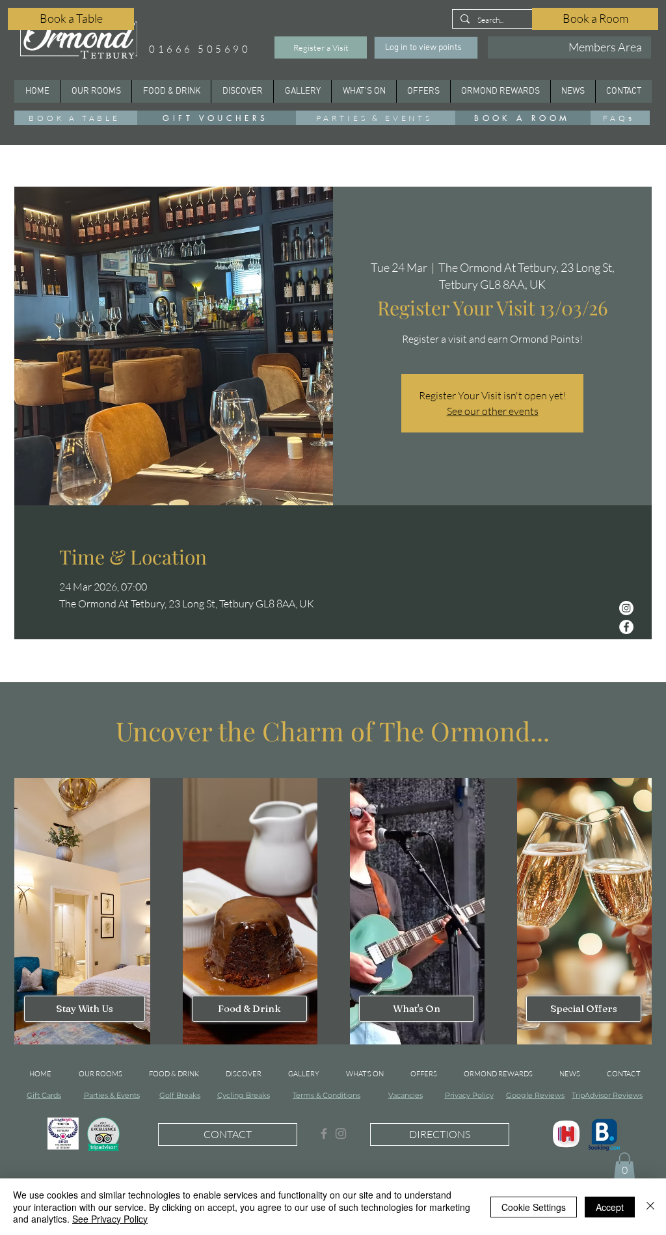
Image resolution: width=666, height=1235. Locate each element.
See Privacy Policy (110, 1218)
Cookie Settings (533, 1207)
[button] (242, 91)
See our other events (493, 411)
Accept (610, 1207)
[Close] (650, 1207)
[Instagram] (626, 608)
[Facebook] (626, 627)
